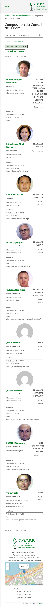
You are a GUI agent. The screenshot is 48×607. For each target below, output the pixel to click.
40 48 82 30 (19, 514)
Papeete (40, 252)
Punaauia (40, 303)
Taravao (40, 204)
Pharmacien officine (13, 155)
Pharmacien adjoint (13, 300)
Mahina (40, 151)
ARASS (40, 493)
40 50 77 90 (14, 364)
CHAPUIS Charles (14, 194)
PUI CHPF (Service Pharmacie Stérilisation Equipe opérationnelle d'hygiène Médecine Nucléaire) (39, 91)
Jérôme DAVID (13, 342)
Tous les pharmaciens (15, 42)
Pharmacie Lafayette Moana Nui (38, 293)
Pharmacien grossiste (14, 353)
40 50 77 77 (19, 361)
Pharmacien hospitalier (14, 90)
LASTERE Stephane (15, 443)
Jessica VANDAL (14, 390)
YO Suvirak (12, 492)
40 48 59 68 (19, 463)
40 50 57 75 (19, 260)
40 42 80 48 (19, 310)
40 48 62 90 (14, 117)
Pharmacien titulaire (13, 157)
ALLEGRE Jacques (14, 242)
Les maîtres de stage (15, 51)
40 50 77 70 (19, 213)
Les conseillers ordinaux (16, 46)
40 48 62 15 (19, 114)
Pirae (41, 107)
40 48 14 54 (19, 165)
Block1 (41, 604)
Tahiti (36, 107)
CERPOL (40, 342)
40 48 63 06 (14, 466)
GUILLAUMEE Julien (16, 289)
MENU (7, 6)
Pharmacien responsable (15, 93)
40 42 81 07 (14, 313)
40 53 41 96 (14, 168)
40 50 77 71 (14, 216)
